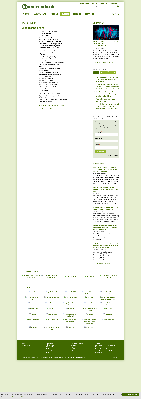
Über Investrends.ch (88, 3)
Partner (27, 287)
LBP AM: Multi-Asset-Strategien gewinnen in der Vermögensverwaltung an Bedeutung (106, 169)
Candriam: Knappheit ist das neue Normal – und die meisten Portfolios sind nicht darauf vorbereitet (107, 87)
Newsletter (114, 3)
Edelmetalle (50, 349)
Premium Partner (31, 271)
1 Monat (112, 73)
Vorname (98, 132)
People (54, 14)
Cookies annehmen (130, 394)
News (26, 14)
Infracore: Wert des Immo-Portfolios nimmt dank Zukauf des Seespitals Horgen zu (105, 228)
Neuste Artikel (99, 164)
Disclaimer (73, 349)
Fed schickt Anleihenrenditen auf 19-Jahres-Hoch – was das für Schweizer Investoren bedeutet (107, 106)
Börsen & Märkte (51, 347)
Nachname (99, 138)
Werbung (103, 3)
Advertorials (98, 23)
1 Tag (96, 73)
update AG (78, 357)
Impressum (74, 347)
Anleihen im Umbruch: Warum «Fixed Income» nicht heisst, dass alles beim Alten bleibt (107, 94)
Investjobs (49, 351)
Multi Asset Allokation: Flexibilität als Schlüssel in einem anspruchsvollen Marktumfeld (106, 44)
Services (89, 14)
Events (65, 14)
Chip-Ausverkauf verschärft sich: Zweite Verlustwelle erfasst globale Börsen (107, 79)
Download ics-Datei (58, 105)
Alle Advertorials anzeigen (105, 63)
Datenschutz (74, 351)
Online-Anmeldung (44, 105)
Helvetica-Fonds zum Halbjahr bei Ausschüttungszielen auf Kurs (105, 208)
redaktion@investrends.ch (103, 351)
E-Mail (97, 144)
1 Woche (103, 73)
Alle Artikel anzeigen (102, 264)
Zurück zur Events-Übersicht (47, 109)
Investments (39, 14)
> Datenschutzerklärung (18, 397)
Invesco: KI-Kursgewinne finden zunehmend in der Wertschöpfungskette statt (106, 189)
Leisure (77, 14)
